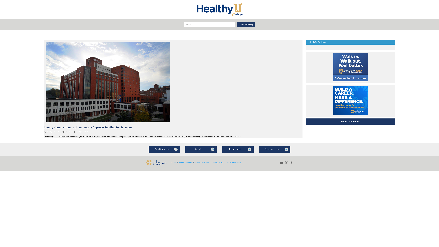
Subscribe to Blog (246, 24)
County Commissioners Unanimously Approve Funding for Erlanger (88, 127)
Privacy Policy (218, 162)
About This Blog (185, 162)
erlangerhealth (53, 131)
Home (173, 162)
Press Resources (202, 162)
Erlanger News (82, 131)
